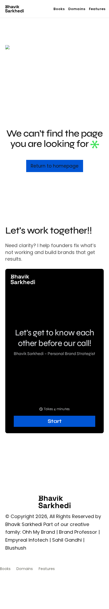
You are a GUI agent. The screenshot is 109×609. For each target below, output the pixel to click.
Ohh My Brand (38, 532)
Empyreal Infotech (26, 540)
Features (97, 8)
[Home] (14, 8)
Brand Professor (78, 532)
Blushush (15, 548)
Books (59, 8)
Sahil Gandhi (67, 540)
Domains (76, 8)
